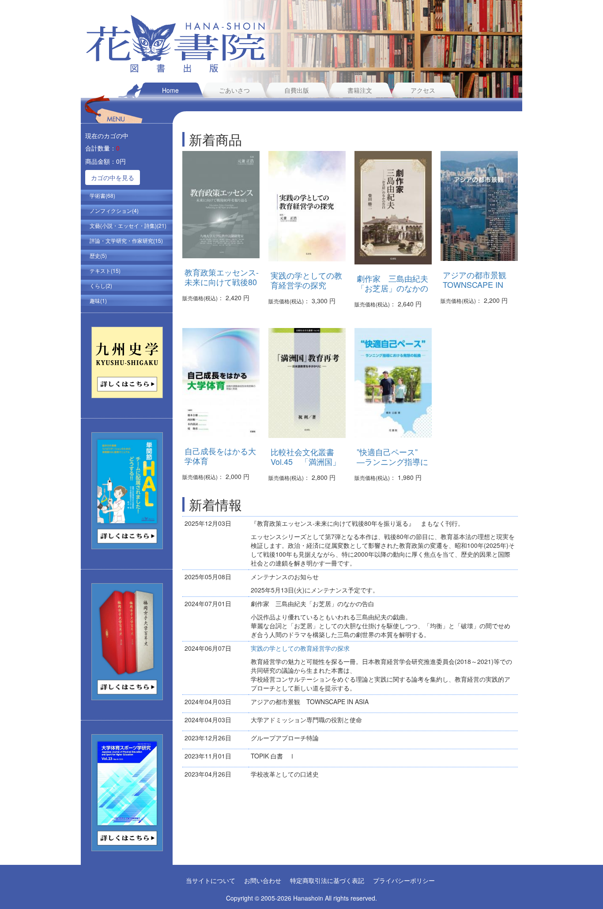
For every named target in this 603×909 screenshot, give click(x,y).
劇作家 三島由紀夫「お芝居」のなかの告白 (392, 287)
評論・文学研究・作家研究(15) (126, 240)
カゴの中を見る (112, 177)
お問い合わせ (262, 880)
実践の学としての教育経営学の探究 (306, 279)
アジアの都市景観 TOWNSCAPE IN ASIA (478, 284)
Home (170, 90)
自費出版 (296, 90)
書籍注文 (359, 90)
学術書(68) (102, 195)
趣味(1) (98, 300)
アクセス (423, 90)
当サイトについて (210, 880)
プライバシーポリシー (404, 880)
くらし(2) (101, 285)
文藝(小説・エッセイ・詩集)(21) (128, 225)
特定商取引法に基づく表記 (327, 880)
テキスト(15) (105, 270)
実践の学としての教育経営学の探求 (300, 648)
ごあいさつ (234, 90)
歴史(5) (98, 255)
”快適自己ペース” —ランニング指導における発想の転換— (392, 461)
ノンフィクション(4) (114, 210)
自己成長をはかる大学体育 (220, 455)
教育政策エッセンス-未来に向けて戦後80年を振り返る (222, 281)
